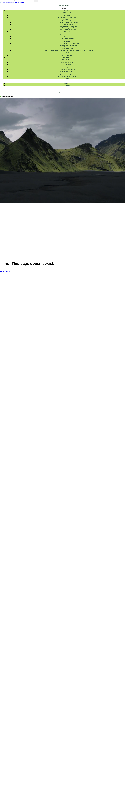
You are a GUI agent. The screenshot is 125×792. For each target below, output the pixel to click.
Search (35, 1)
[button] (5, 271)
